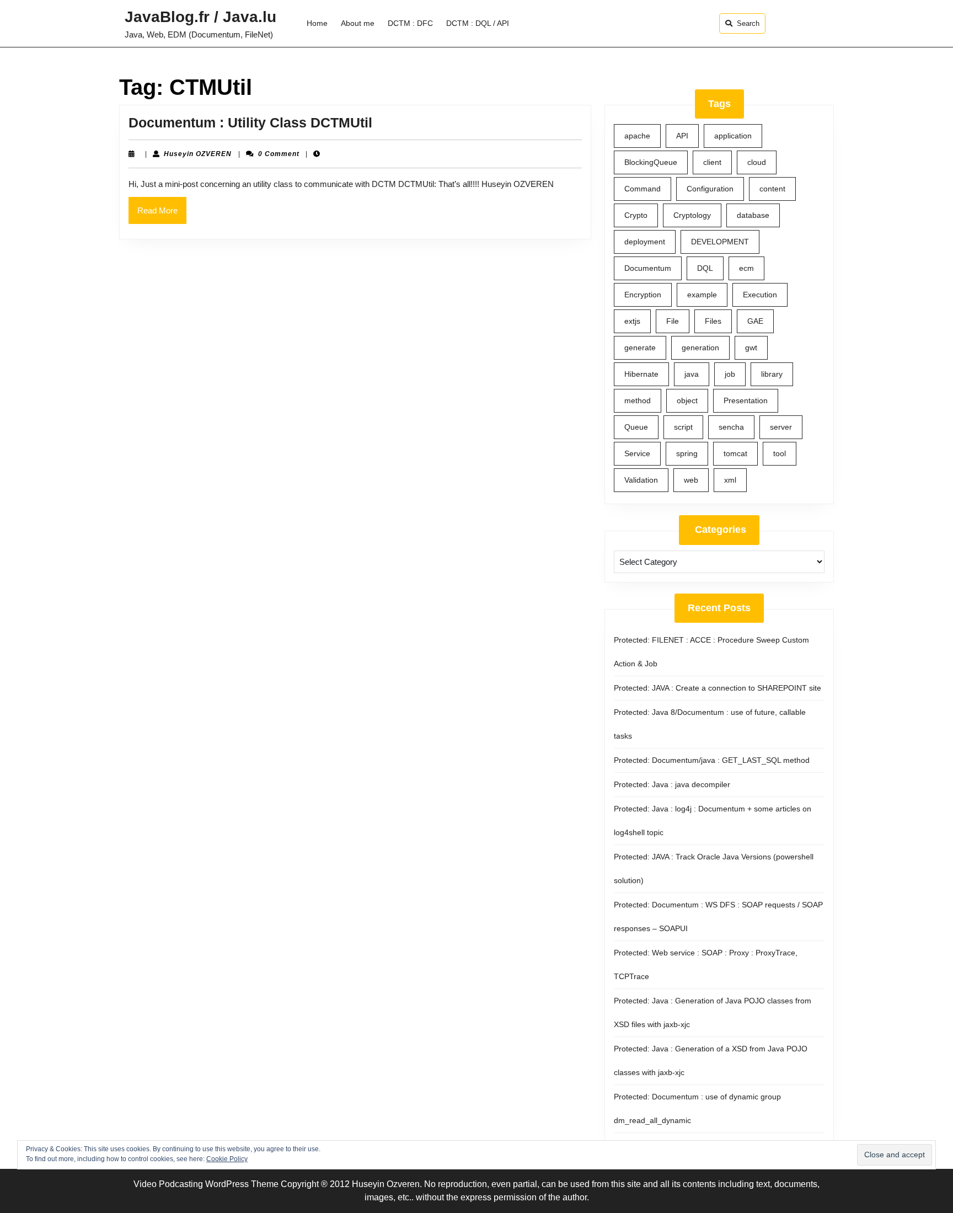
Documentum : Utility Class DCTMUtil (250, 122)
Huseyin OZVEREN (198, 154)
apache (637, 135)
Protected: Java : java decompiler (672, 784)
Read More (161, 214)
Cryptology (692, 215)
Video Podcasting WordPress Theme (206, 1184)
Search (748, 23)
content (772, 188)
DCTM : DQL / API (477, 23)
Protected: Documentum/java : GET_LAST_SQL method (712, 760)
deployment (644, 241)
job (730, 374)
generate (640, 347)
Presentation (746, 400)
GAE (755, 321)
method (637, 400)
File (672, 321)
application (733, 135)
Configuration (710, 188)
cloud (756, 162)
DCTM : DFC (410, 23)
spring (687, 453)
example (702, 294)
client (712, 162)
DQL (705, 268)
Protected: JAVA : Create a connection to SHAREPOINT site (717, 687)
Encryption (642, 294)
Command (642, 188)
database (753, 215)
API (682, 135)
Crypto (635, 215)
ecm (746, 268)
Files (713, 321)
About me (357, 23)
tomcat (735, 453)
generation (700, 347)
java (691, 374)
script (683, 427)
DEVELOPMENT (720, 241)
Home (317, 23)
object (687, 400)
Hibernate (641, 374)
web (691, 479)
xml (730, 479)
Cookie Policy (227, 1159)
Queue (636, 427)
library (772, 374)
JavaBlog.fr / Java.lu (200, 16)
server (781, 427)
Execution (760, 294)
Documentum (647, 268)
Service (637, 453)
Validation (641, 479)
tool (779, 453)
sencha (731, 427)
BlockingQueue (650, 162)
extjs (632, 321)
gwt (751, 347)
